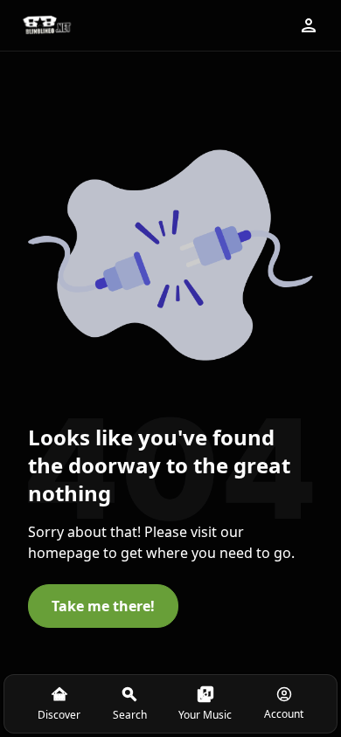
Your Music (205, 714)
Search (130, 714)
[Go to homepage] (46, 25)
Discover (59, 714)
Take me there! (103, 606)
